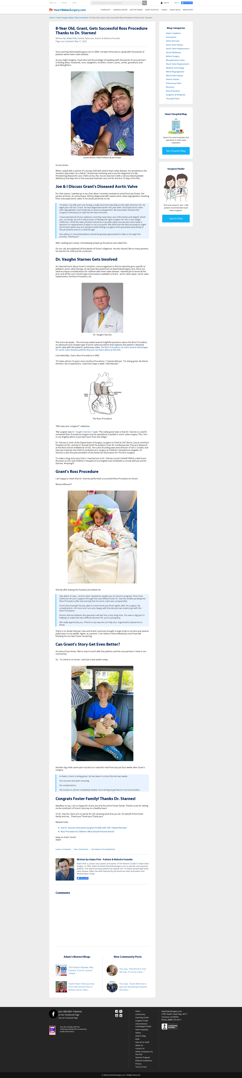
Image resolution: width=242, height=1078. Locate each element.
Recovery (170, 87)
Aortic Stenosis (172, 41)
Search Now (176, 218)
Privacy (138, 1064)
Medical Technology (175, 68)
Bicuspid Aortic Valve (175, 60)
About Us (139, 1045)
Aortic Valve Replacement (177, 48)
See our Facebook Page (68, 1018)
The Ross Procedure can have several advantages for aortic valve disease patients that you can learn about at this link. (102, 348)
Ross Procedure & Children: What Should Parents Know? (87, 831)
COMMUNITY (106, 10)
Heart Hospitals (141, 1029)
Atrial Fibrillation (173, 52)
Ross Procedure (81, 17)
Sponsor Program (142, 1057)
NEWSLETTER (188, 10)
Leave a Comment (63, 849)
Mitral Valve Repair (174, 75)
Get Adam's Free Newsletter (103, 849)
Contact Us (139, 1048)
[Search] (144, 3)
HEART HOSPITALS (152, 10)
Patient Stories (172, 79)
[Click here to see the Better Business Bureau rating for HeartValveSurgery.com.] (183, 1026)
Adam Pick (72, 38)
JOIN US (166, 3)
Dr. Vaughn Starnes (81, 431)
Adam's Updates (173, 33)
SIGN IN (176, 3)
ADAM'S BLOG (175, 10)
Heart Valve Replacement (177, 64)
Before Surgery (172, 56)
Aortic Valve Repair (174, 44)
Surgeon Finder (141, 1020)
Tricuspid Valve (172, 98)
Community (140, 1014)
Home (51, 17)
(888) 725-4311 (175, 1019)
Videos (138, 1033)
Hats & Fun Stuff (142, 1042)
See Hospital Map (176, 150)
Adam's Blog (140, 1036)
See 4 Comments (81, 849)
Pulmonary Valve (173, 83)
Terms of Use (140, 1067)
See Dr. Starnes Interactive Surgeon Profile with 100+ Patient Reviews (94, 827)
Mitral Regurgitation (175, 71)
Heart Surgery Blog (64, 17)
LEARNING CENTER (120, 10)
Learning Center (142, 1017)
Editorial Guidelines (143, 1060)
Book (137, 1039)
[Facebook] (53, 1014)
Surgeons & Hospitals (175, 94)
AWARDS (64, 3)
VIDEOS (164, 10)
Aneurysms (171, 37)
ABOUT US (52, 3)
